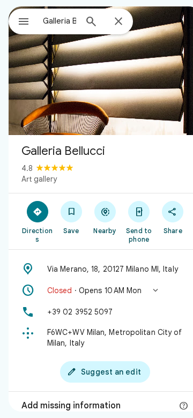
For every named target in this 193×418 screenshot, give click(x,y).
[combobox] (59, 20)
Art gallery (39, 179)
